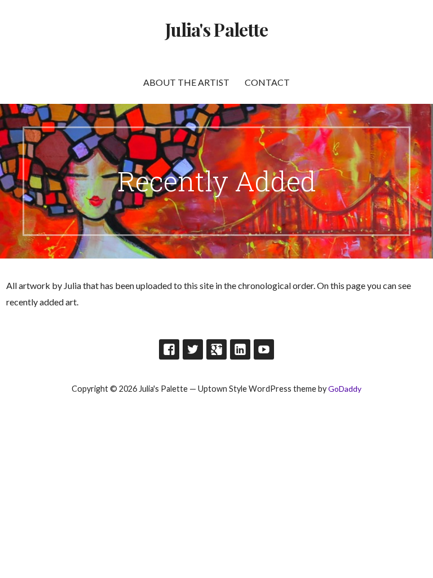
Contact (267, 82)
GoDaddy (344, 388)
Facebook (169, 349)
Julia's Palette (216, 29)
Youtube (264, 349)
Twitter (193, 349)
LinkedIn (240, 349)
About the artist (186, 82)
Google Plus (216, 349)
